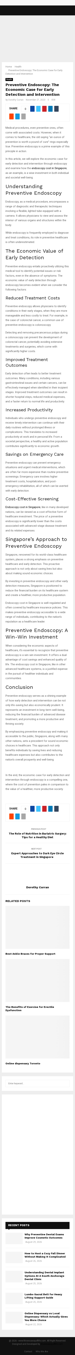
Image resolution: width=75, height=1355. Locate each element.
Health (9, 79)
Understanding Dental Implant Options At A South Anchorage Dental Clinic (44, 1275)
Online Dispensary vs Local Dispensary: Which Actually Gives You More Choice (46, 1316)
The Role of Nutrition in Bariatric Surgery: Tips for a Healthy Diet (37, 835)
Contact (28, 1351)
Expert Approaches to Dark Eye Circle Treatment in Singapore (37, 855)
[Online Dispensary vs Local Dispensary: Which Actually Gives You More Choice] (14, 1317)
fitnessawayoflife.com (52, 1344)
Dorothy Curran (15, 100)
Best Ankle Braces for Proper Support (30, 953)
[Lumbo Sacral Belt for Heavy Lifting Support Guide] (14, 1298)
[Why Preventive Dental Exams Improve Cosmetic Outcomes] (14, 1238)
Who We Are (42, 1351)
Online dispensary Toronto (22, 1063)
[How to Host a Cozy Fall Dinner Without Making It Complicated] (14, 1257)
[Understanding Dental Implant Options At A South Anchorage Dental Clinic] (14, 1276)
